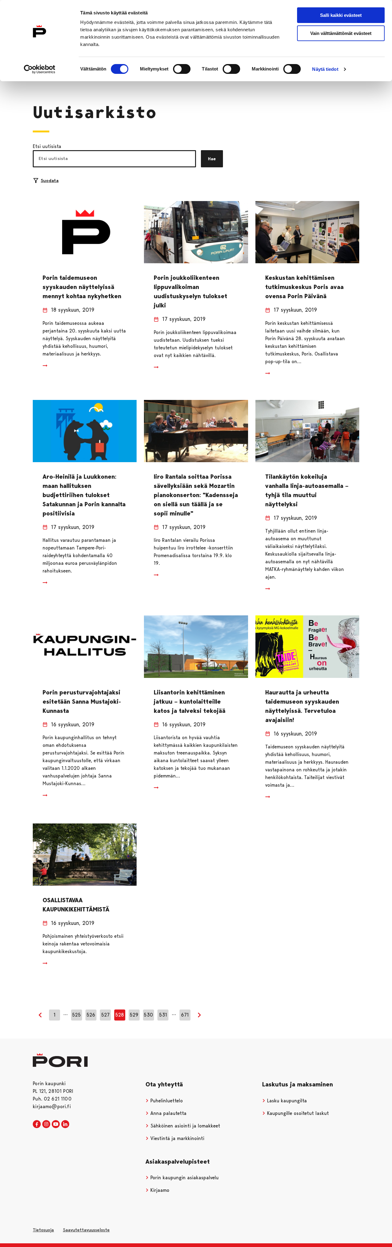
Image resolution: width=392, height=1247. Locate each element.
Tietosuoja (43, 1230)
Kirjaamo (159, 1190)
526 (90, 1015)
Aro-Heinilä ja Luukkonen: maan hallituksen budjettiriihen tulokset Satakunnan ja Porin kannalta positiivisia (84, 495)
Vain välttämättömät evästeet (340, 33)
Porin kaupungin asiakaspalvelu (184, 1177)
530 (148, 1015)
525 (76, 1015)
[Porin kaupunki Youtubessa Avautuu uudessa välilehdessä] (56, 1124)
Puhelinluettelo (166, 1101)
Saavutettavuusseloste (86, 1230)
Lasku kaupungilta (286, 1101)
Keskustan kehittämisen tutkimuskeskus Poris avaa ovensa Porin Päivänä (304, 287)
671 (185, 1015)
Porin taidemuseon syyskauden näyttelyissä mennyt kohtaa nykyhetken (82, 287)
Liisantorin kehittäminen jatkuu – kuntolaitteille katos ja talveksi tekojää (189, 701)
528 (119, 1015)
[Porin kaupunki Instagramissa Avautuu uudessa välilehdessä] (46, 1124)
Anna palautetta (168, 1113)
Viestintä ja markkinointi (176, 1138)
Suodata (49, 180)
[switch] (181, 69)
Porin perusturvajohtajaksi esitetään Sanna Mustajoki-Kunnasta (82, 701)
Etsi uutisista (47, 146)
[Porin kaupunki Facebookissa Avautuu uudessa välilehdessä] (37, 1124)
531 (163, 1015)
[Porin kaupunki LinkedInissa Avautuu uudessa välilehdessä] (65, 1124)
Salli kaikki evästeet (341, 15)
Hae (212, 159)
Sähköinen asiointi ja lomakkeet (184, 1126)
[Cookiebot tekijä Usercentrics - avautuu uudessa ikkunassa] (39, 69)
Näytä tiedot (325, 69)
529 (134, 1015)
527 (105, 1015)
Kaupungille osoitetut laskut (297, 1113)
